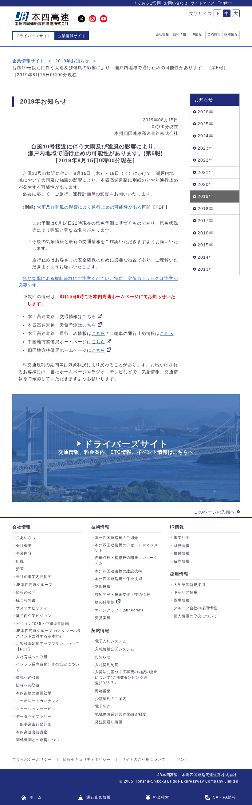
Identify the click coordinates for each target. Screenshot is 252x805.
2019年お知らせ (72, 60)
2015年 (205, 244)
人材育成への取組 (32, 657)
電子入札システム (111, 641)
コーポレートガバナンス (37, 701)
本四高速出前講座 (32, 732)
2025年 (205, 123)
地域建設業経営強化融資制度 (120, 714)
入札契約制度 (107, 665)
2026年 (205, 111)
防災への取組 (28, 685)
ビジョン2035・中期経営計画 (42, 624)
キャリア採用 (185, 592)
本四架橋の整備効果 (34, 693)
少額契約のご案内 (111, 699)
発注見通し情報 (109, 722)
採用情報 (179, 573)
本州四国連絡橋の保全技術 (118, 579)
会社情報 (21, 526)
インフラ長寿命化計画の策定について (47, 667)
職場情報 (181, 600)
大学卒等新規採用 (189, 585)
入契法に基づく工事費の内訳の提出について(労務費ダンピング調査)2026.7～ (126, 677)
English (225, 3)
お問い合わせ (176, 3)
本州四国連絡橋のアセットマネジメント (126, 548)
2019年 (205, 196)
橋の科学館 (105, 602)
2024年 (205, 135)
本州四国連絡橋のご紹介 (116, 538)
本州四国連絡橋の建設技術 (118, 571)
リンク (183, 759)
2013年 (205, 269)
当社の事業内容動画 (34, 577)
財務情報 (181, 546)
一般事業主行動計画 (34, 724)
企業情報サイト (28, 60)
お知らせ (103, 657)
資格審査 (103, 691)
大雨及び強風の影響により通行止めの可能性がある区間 (94, 207)
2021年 (205, 172)
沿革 (20, 569)
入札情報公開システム (114, 649)
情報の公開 (26, 592)
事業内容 (24, 553)
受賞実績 (103, 618)
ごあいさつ (26, 538)
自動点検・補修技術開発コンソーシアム (126, 560)
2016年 (205, 232)
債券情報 (181, 561)
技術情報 (100, 526)
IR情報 (177, 526)
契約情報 (100, 630)
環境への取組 (28, 677)
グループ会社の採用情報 (195, 608)
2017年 (205, 220)
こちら (89, 316)
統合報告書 (26, 600)
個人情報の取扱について (195, 616)
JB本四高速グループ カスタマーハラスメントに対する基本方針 (48, 633)
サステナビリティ (32, 608)
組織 (20, 561)
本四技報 (103, 586)
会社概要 (24, 546)
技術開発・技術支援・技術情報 (122, 594)
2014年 (205, 257)
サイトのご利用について (143, 759)
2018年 (205, 208)
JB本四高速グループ (34, 585)
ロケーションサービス (35, 709)
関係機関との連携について (39, 740)
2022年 (205, 160)
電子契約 (103, 706)
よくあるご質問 (147, 3)
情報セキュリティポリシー (86, 759)
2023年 (205, 148)
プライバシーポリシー (32, 759)
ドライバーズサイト (33, 36)
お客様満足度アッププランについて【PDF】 (47, 646)
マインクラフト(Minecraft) (119, 610)
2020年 (205, 184)
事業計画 (181, 538)
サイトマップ (203, 3)
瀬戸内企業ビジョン (34, 616)
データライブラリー (34, 716)
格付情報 (181, 553)
